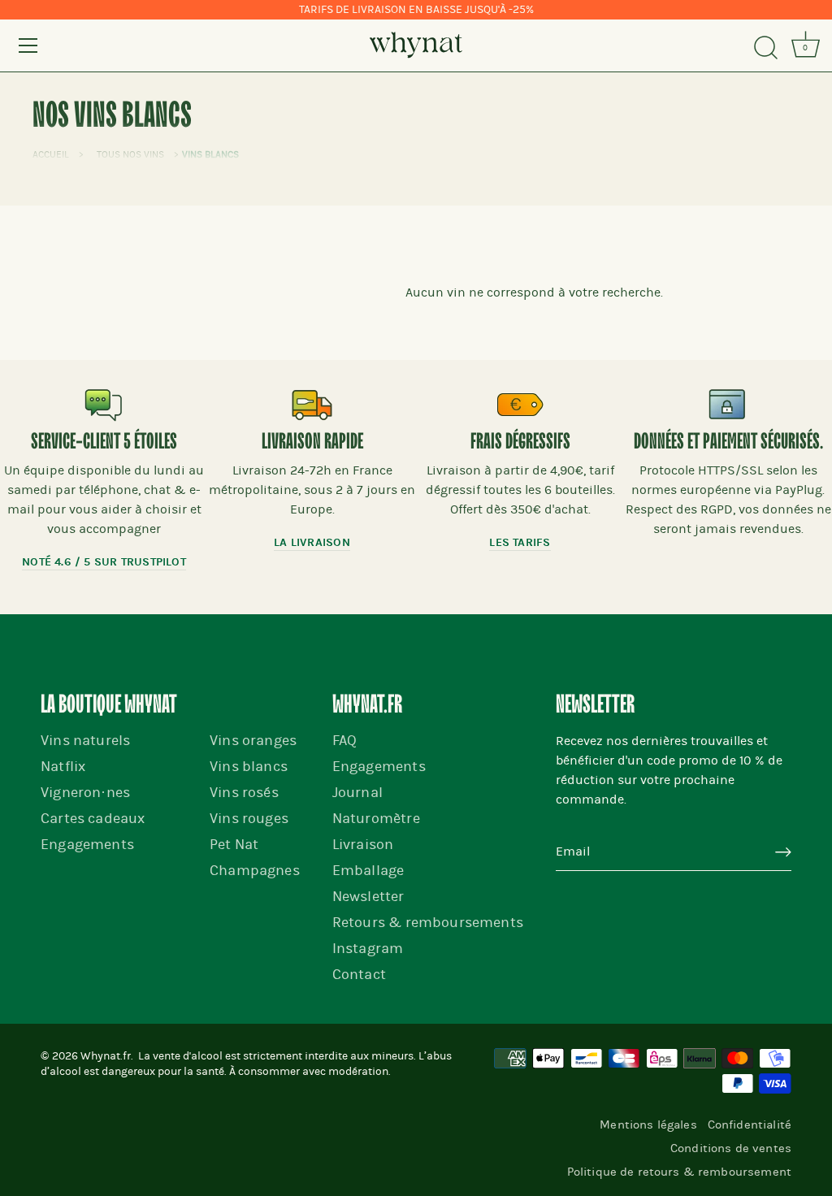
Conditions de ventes (730, 1148)
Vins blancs (249, 766)
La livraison (311, 542)
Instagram (368, 948)
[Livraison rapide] (312, 404)
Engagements (87, 844)
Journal (357, 792)
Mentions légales (648, 1124)
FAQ (345, 740)
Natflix (63, 766)
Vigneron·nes (85, 792)
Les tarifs (519, 542)
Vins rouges (249, 818)
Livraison (363, 844)
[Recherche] (765, 48)
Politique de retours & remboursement (679, 1171)
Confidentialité (749, 1124)
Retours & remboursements (427, 922)
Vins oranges (253, 740)
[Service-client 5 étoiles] (104, 404)
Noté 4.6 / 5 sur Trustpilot (104, 562)
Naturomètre (376, 818)
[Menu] (28, 45)
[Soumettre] (783, 852)
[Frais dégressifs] (520, 404)
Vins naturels (85, 740)
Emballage (368, 870)
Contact (359, 974)
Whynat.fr (105, 1056)
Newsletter (368, 896)
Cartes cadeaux (93, 818)
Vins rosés (244, 792)
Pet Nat (234, 844)
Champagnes (255, 870)
